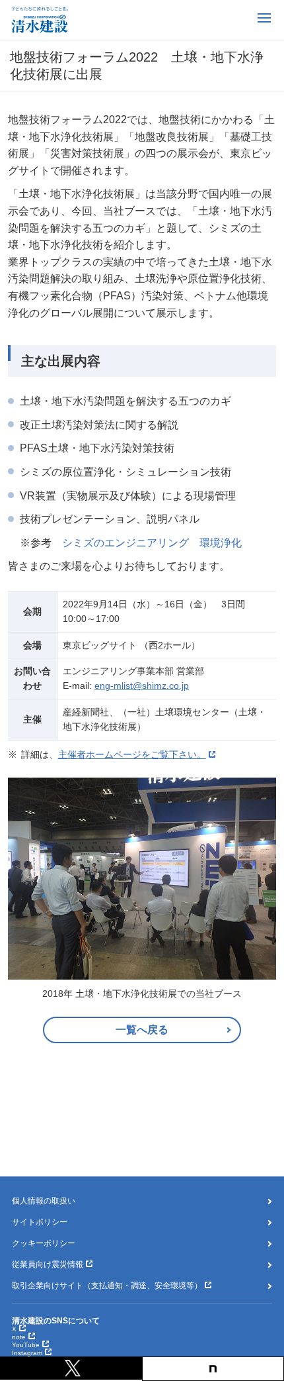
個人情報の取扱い (43, 1200)
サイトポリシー (39, 1222)
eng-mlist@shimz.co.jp (141, 685)
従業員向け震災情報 (47, 1264)
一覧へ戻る (142, 1029)
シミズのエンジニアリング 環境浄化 (152, 542)
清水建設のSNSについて (56, 1320)
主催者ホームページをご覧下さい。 (132, 754)
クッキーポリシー (43, 1243)
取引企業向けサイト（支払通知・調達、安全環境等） (107, 1285)
